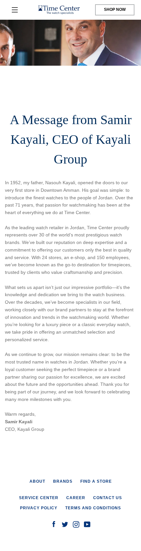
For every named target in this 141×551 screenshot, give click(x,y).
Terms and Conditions (93, 508)
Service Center (38, 498)
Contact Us (107, 498)
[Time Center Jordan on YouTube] (87, 524)
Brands (62, 481)
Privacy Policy (38, 508)
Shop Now (115, 9)
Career (75, 498)
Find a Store (96, 481)
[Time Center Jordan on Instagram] (76, 524)
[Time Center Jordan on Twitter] (65, 524)
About (37, 481)
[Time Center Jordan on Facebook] (53, 524)
